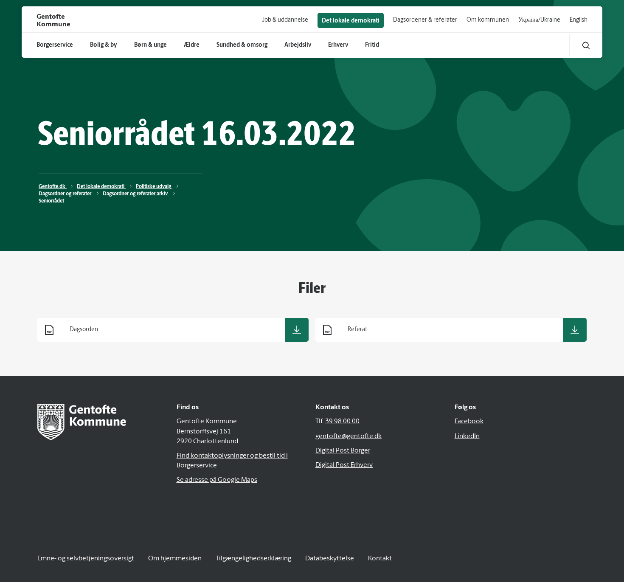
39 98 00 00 (342, 421)
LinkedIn (467, 436)
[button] (586, 45)
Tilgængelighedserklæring (253, 558)
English (578, 20)
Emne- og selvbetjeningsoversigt (85, 558)
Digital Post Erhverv (344, 465)
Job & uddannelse (285, 20)
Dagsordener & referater (425, 20)
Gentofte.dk (53, 186)
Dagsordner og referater (66, 194)
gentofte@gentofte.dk (348, 436)
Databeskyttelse (329, 558)
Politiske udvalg (154, 186)
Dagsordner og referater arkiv (136, 194)
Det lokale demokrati (350, 21)
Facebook (469, 421)
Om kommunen (488, 20)
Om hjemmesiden (175, 558)
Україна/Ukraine (539, 20)
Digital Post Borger (342, 450)
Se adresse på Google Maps (217, 480)
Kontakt (380, 558)
